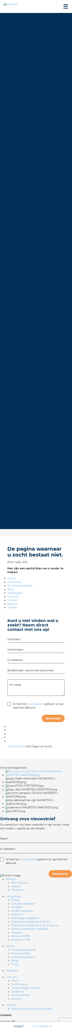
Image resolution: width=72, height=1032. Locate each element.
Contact (12, 600)
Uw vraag (15, 684)
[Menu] (65, 6)
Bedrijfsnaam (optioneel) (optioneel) (30, 670)
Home (11, 578)
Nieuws (12, 603)
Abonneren (60, 873)
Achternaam (15, 649)
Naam (4, 838)
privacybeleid (35, 704)
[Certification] (39, 775)
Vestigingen (15, 593)
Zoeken (12, 607)
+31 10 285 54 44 (41, 1026)
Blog (10, 589)
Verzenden (53, 718)
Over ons (13, 596)
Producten (14, 582)
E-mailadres (15, 660)
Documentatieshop (20, 585)
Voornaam (14, 639)
